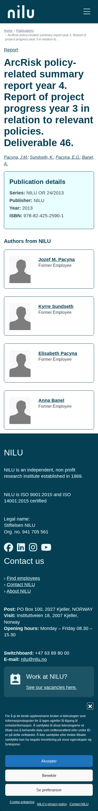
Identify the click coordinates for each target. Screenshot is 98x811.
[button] (90, 705)
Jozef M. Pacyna (56, 259)
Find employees (23, 578)
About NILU (19, 591)
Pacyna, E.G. (68, 157)
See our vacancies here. (51, 687)
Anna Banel (51, 400)
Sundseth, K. (42, 157)
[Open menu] (86, 11)
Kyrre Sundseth (55, 306)
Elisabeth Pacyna (57, 353)
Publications (25, 31)
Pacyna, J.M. (16, 157)
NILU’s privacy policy (52, 804)
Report (11, 49)
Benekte (49, 775)
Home (8, 31)
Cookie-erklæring (22, 802)
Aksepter (49, 761)
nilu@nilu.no (34, 659)
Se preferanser (49, 790)
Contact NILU (79, 804)
